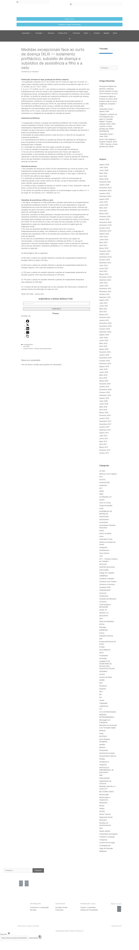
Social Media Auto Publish (62, 931)
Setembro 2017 (105, 430)
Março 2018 (103, 413)
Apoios (101, 500)
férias (101, 653)
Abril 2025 (103, 211)
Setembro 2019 (105, 363)
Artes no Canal (105, 503)
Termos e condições (88, 907)
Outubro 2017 (104, 427)
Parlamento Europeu (107, 753)
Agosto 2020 (104, 335)
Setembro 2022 (105, 280)
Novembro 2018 (105, 389)
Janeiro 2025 (104, 219)
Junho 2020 (103, 340)
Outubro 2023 (104, 260)
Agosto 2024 (104, 234)
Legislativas (103, 706)
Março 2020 (103, 349)
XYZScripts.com (79, 931)
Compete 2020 (105, 587)
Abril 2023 (103, 271)
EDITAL (102, 624)
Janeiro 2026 (104, 185)
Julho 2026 (103, 167)
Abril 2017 (103, 444)
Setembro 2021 (105, 297)
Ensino (101, 633)
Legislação (103, 703)
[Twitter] (27, 326)
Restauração (104, 795)
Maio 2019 (103, 375)
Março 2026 (103, 179)
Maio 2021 (103, 309)
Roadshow (103, 803)
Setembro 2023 (105, 263)
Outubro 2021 (104, 294)
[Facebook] (27, 322)
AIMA (101, 494)
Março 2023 (103, 274)
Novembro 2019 (105, 358)
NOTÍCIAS (103, 736)
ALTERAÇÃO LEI (105, 497)
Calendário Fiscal (105, 539)
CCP (101, 556)
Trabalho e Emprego (107, 837)
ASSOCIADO (104, 517)
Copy (33, 938)
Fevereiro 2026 (105, 182)
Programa (103, 765)
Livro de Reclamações (107, 712)
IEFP (101, 683)
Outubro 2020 (104, 329)
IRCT (101, 692)
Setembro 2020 (105, 332)
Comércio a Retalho (106, 579)
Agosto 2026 (104, 165)
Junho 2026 (103, 170)
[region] (122, 877)
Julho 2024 (103, 237)
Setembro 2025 (105, 196)
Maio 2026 (103, 173)
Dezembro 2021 (105, 289)
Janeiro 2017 (104, 453)
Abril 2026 (103, 176)
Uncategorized (28, 344)
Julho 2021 (103, 303)
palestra (102, 747)
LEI (100, 709)
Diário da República (106, 621)
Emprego (102, 627)
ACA (101, 477)
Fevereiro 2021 (104, 317)
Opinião (102, 744)
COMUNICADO (105, 590)
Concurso (102, 593)
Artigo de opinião (105, 505)
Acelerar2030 (104, 482)
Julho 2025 (103, 202)
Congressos (103, 596)
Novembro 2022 (105, 277)
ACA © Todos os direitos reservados (28, 926)
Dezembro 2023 (105, 257)
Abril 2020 (103, 346)
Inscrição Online (61, 907)
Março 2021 (103, 315)
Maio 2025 (103, 208)
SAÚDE (102, 811)
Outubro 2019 (104, 361)
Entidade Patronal (106, 636)
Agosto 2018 (104, 398)
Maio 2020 (103, 343)
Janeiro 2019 (104, 387)
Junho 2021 (103, 306)
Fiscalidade (103, 656)
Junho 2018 (103, 404)
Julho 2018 (103, 401)
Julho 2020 (103, 338)
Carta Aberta (104, 553)
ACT (101, 488)
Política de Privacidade (89, 910)
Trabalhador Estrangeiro (108, 834)
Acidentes (103, 485)
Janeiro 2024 (104, 254)
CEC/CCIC (103, 564)
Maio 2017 (103, 441)
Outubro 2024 (104, 228)
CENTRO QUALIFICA (107, 567)
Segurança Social (105, 817)
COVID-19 (103, 610)
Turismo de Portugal (107, 843)
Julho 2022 (103, 283)
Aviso (101, 536)
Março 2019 (103, 381)
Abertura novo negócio (108, 474)
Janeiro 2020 (104, 355)
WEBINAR (103, 851)
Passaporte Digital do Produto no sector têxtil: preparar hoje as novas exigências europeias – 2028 (108, 101)
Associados (103, 522)
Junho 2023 (103, 268)
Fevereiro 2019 (105, 384)
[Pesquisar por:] (108, 68)
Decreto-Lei (103, 613)
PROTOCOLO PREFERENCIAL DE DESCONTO (106, 770)
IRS (100, 694)
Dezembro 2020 (105, 323)
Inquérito (102, 689)
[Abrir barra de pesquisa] (69, 39)
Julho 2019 (103, 369)
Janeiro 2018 (104, 418)
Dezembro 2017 (105, 421)
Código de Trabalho (106, 573)
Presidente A (104, 762)
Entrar (115, 33)
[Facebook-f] (119, 909)
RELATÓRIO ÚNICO (106, 792)
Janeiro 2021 (104, 320)
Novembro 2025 (105, 190)
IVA (100, 697)
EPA (100, 639)
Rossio (101, 806)
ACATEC (102, 480)
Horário (102, 674)
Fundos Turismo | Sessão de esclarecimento (37, 348)
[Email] (27, 333)
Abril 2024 (103, 245)
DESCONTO (103, 616)
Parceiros (51, 33)
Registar (106, 33)
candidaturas (104, 550)
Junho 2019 (103, 372)
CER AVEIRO (104, 570)
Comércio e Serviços (107, 584)
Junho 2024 (103, 240)
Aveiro (101, 531)
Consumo (102, 602)
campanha (103, 547)
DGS (101, 618)
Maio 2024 (103, 242)
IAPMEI (102, 680)
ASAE (101, 508)
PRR (100, 775)
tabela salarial (104, 831)
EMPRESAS (103, 630)
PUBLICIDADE (104, 778)
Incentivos (103, 686)
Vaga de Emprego (106, 848)
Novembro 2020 (105, 326)
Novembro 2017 (105, 424)
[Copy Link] (27, 337)
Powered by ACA (117, 926)
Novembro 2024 (105, 225)
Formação (38, 33)
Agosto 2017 (104, 433)
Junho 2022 (103, 286)
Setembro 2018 (105, 395)
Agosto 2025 (104, 199)
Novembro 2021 (105, 291)
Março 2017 (103, 447)
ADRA (101, 491)
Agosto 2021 (104, 300)
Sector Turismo (105, 814)
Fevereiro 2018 (104, 415)
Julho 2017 (103, 436)
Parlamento (103, 750)
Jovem (101, 700)
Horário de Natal (105, 677)
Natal (101, 733)
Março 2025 (103, 214)
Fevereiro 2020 (105, 352)
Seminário (103, 820)
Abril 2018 (103, 410)
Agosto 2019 (104, 366)
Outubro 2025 (104, 193)
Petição (102, 759)
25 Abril (102, 471)
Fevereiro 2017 (104, 450)
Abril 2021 (103, 312)
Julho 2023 (103, 265)
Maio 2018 (103, 407)
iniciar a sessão (33, 365)
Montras (102, 731)
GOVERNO (103, 671)
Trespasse (103, 840)
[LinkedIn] (27, 330)
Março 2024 (103, 248)
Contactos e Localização (39, 907)
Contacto (97, 33)
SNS (101, 828)
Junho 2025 (103, 205)
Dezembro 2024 (105, 222)
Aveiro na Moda (105, 533)
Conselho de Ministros (107, 599)
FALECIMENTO (104, 650)
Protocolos (76, 33)
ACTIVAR (26, 346)
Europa (102, 647)
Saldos (101, 808)
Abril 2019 (103, 378)
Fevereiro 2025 (105, 216)
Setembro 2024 (105, 231)
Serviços (33, 910)
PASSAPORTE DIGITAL (107, 756)
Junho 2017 (103, 438)
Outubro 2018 (104, 392)
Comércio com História (107, 581)
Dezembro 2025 (105, 188)
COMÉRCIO (103, 576)
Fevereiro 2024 (105, 251)
